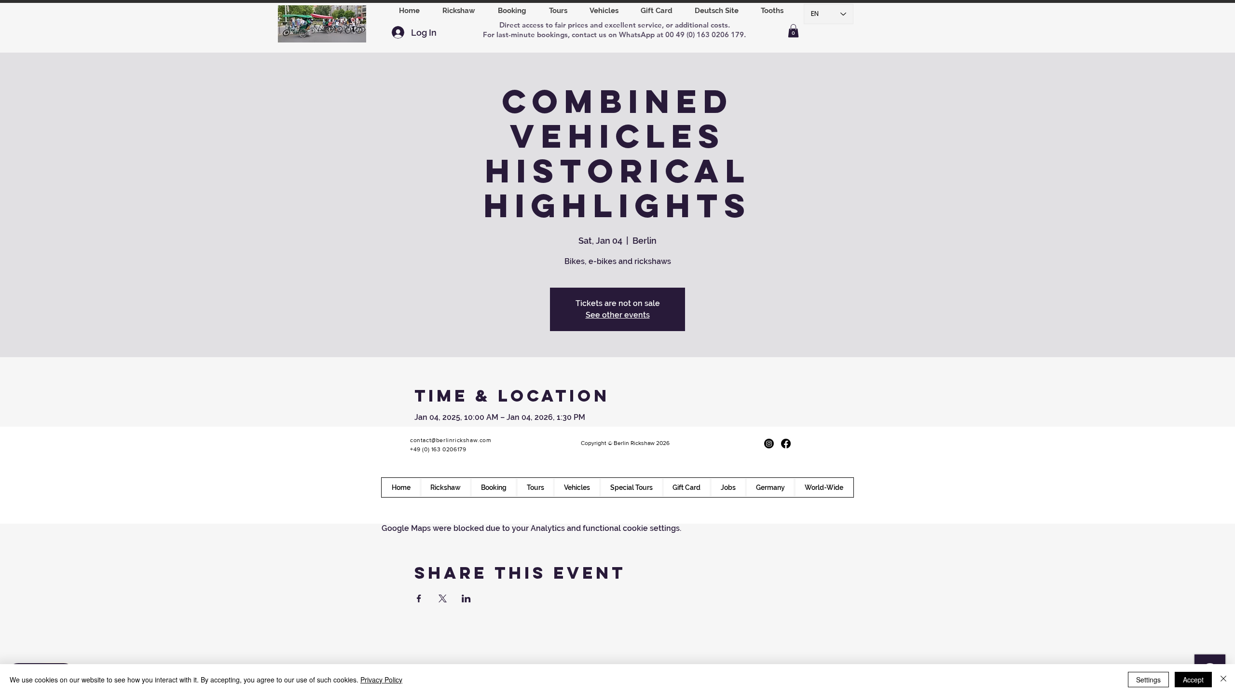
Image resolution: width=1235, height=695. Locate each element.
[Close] (1223, 679)
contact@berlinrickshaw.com (451, 440)
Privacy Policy (381, 679)
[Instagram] (769, 443)
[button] (512, 10)
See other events (618, 315)
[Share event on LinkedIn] (466, 598)
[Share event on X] (442, 598)
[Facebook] (786, 443)
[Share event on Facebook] (419, 598)
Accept (1193, 679)
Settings (1148, 679)
